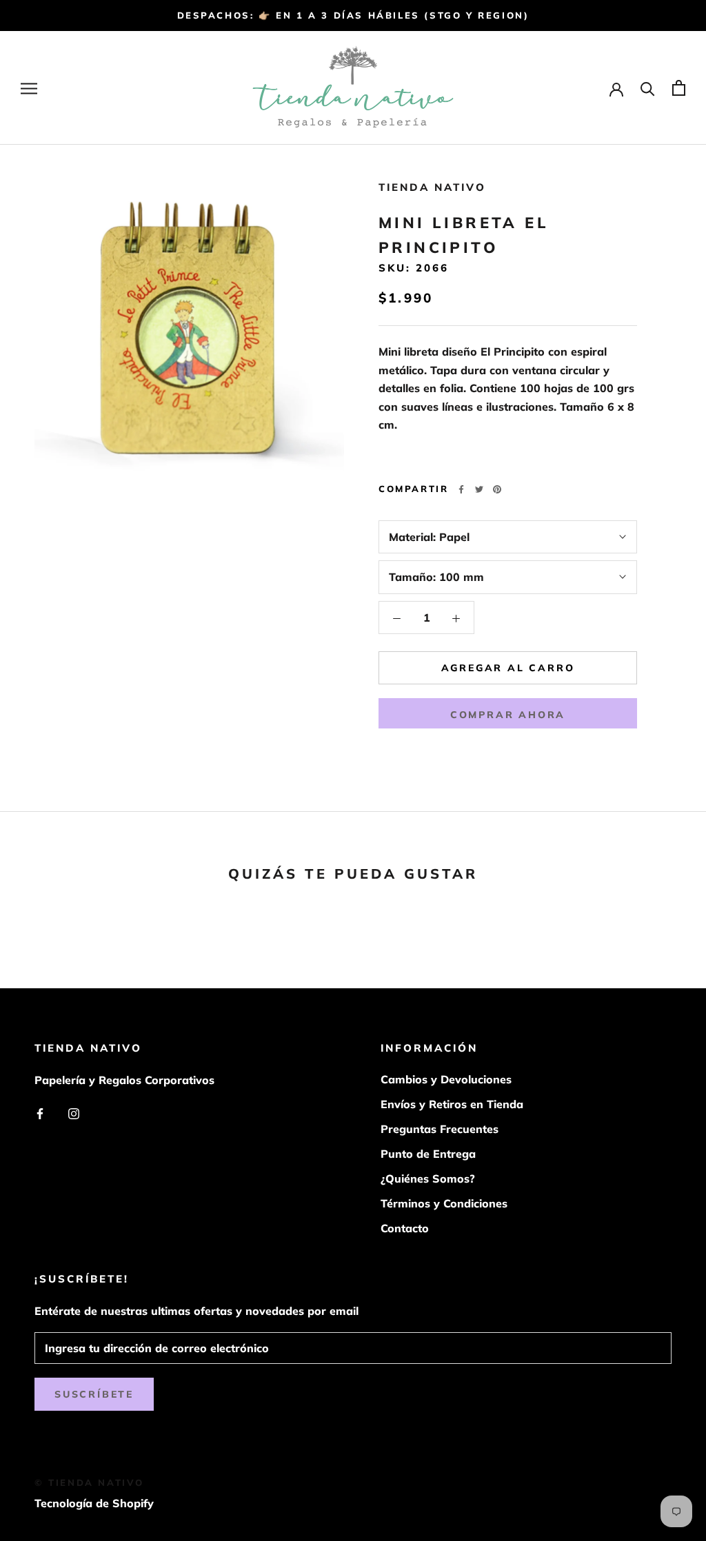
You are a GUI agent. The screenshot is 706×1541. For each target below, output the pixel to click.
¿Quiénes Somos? (428, 1178)
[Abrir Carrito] (678, 88)
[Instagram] (73, 1112)
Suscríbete (94, 1394)
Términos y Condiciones (444, 1203)
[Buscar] (648, 88)
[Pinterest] (497, 489)
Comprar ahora (507, 714)
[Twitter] (479, 489)
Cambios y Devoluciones (446, 1079)
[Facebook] (461, 489)
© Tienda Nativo (89, 1482)
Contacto (405, 1228)
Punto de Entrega (428, 1154)
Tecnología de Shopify (94, 1503)
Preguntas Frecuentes (439, 1129)
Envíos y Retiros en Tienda (452, 1104)
